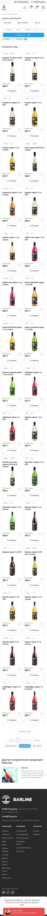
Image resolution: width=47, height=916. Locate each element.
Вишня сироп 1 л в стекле (11, 643)
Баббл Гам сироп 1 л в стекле (12, 283)
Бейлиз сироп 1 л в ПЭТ (33, 418)
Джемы (5, 858)
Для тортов (37, 746)
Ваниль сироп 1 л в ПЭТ (11, 598)
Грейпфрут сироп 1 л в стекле (34, 688)
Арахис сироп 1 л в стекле (11, 238)
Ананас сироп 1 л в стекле (11, 148)
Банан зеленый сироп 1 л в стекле (12, 373)
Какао (4, 845)
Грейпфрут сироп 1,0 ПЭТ (12, 688)
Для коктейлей (23, 23)
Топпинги (6, 834)
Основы (5, 855)
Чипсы (4, 874)
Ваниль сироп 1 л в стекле (33, 598)
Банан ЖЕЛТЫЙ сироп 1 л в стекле (12, 328)
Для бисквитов (11, 746)
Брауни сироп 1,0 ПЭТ (12, 552)
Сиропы (5, 831)
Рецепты (36, 834)
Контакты (20, 851)
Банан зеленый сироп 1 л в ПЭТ (34, 328)
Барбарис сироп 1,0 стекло (33, 373)
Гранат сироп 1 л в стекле (33, 643)
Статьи (36, 831)
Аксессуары (6, 878)
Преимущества (22, 838)
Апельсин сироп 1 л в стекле (12, 193)
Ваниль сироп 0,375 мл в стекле (33, 553)
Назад (11, 740)
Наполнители (7, 838)
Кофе (4, 841)
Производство (22, 834)
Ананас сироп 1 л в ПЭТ (33, 103)
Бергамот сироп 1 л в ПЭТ (34, 463)
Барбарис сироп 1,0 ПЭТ (11, 418)
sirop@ (23, 2)
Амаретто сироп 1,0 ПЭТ (11, 103)
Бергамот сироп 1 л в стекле (12, 508)
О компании (21, 831)
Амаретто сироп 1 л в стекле (34, 59)
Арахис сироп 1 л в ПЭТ (33, 193)
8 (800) (39, 2)
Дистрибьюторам (23, 848)
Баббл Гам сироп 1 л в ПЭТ (34, 238)
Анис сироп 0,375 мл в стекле (34, 148)
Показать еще (24, 731)
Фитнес (37, 23)
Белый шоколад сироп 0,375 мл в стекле (10, 464)
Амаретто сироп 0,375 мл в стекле (12, 59)
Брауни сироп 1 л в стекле (33, 508)
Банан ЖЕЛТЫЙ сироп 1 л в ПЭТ (34, 283)
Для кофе (7, 23)
